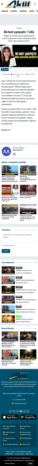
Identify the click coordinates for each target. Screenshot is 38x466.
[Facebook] (10, 411)
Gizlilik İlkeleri (9, 454)
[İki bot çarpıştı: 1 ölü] (19, 56)
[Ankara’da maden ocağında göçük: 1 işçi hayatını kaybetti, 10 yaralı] (28, 209)
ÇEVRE (18, 316)
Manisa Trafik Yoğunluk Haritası (25, 433)
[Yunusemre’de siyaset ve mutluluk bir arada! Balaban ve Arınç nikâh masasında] (28, 336)
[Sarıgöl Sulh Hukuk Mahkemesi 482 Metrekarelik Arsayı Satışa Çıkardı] (10, 336)
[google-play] (28, 417)
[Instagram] (17, 411)
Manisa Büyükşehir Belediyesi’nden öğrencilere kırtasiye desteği (25, 281)
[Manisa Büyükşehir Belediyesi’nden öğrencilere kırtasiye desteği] (10, 354)
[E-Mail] (14, 154)
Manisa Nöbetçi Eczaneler (9, 427)
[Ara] (35, 4)
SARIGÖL (4, 11)
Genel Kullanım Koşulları (23, 451)
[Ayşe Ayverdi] (6, 151)
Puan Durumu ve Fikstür (9, 439)
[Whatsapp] (24, 411)
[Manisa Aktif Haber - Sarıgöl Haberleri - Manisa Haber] (18, 4)
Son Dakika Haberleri (11, 444)
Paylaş (6, 69)
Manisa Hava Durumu (25, 427)
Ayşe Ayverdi (6, 74)
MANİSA (14, 11)
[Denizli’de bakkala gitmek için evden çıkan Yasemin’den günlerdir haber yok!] (10, 189)
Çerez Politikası (20, 454)
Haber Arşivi (26, 444)
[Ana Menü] (2, 4)
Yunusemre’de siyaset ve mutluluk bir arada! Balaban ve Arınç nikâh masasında (24, 272)
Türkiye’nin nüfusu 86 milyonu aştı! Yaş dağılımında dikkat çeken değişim (26, 291)
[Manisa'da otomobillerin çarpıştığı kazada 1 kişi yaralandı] (28, 170)
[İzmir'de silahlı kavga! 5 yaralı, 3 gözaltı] (28, 189)
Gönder (6, 251)
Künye (8, 451)
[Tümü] (35, 262)
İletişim (13, 451)
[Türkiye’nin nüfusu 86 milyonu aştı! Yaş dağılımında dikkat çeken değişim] (28, 354)
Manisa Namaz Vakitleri (9, 433)
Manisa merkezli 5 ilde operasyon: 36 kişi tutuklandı (9, 217)
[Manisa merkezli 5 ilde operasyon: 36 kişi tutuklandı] (10, 209)
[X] (13, 411)
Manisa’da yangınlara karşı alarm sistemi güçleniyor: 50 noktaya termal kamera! (26, 301)
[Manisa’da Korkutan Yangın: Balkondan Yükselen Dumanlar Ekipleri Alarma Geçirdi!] (10, 170)
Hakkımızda (29, 454)
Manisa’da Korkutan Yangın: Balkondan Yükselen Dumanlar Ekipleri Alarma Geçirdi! (26, 311)
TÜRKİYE (19, 287)
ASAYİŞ (31, 11)
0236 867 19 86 (20, 399)
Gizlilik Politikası (21, 463)
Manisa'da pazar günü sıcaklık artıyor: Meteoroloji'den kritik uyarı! (26, 320)
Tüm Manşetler (27, 438)
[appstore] (10, 417)
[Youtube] (20, 411)
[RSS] (27, 411)
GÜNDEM (23, 11)
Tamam (30, 463)
